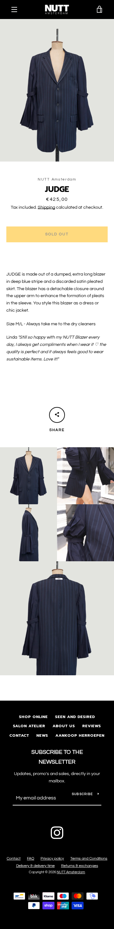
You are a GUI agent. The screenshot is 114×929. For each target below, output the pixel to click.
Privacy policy (52, 858)
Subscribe (82, 794)
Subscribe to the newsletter (57, 757)
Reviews (91, 726)
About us (64, 726)
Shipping (46, 207)
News (42, 735)
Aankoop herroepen (79, 735)
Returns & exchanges (79, 866)
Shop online (33, 717)
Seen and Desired (75, 717)
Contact (19, 735)
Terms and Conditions (88, 858)
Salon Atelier (29, 726)
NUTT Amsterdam (71, 872)
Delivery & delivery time (35, 866)
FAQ (30, 858)
